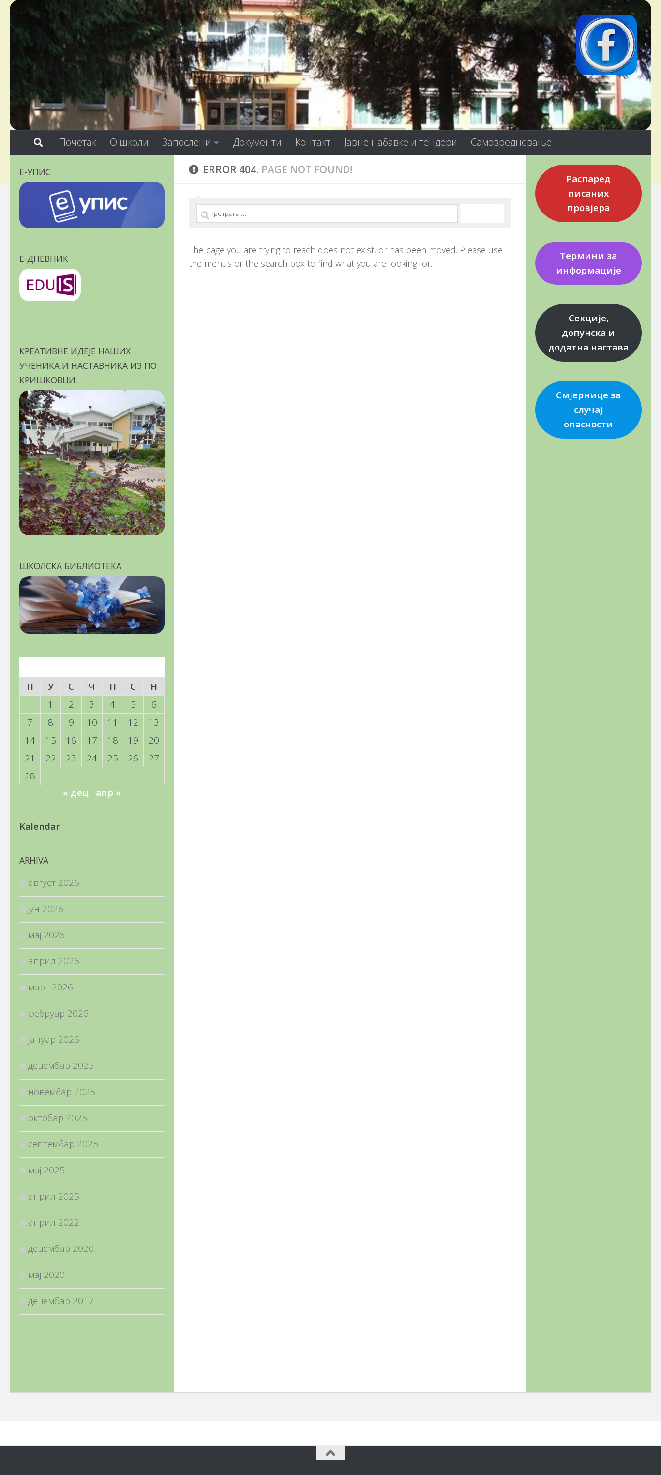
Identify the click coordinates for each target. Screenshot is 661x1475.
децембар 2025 (61, 1065)
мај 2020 (46, 1274)
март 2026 (50, 987)
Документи (257, 142)
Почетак (77, 142)
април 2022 (53, 1222)
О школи (129, 142)
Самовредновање (511, 142)
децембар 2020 (61, 1248)
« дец (76, 792)
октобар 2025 (57, 1117)
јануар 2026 (53, 1039)
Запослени (186, 142)
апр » (108, 792)
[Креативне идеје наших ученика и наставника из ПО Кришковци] (92, 532)
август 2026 (53, 882)
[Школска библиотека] (92, 630)
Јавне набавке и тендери (400, 142)
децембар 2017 (61, 1300)
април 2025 (53, 1196)
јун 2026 (45, 908)
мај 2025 (46, 1170)
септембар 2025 (63, 1144)
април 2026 (53, 961)
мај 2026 (46, 934)
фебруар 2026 (58, 1013)
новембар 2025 (61, 1091)
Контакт (312, 142)
